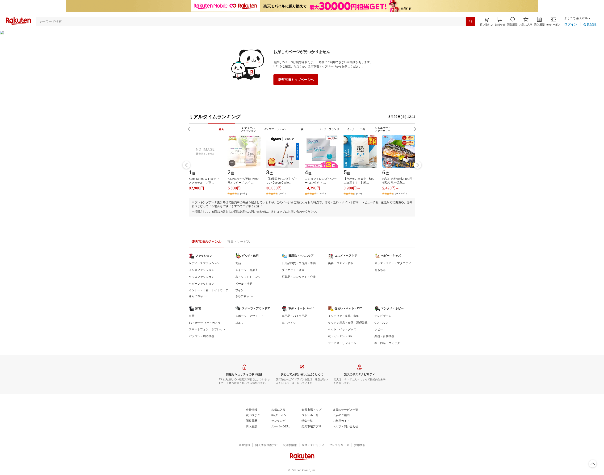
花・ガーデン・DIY (340, 336)
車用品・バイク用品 (294, 316)
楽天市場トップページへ (296, 80)
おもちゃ (380, 270)
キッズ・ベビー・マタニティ (392, 263)
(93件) (282, 193)
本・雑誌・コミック (387, 343)
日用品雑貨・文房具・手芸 (299, 263)
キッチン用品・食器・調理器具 (348, 322)
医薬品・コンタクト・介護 (299, 276)
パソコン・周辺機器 (201, 336)
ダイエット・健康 (293, 270)
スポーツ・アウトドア (249, 316)
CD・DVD (381, 322)
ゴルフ (239, 322)
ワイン (239, 290)
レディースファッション (204, 263)
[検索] (470, 21)
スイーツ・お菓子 (246, 270)
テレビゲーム (382, 316)
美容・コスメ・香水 (340, 263)
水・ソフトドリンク (248, 276)
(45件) (243, 193)
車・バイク (289, 322)
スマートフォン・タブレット (207, 329)
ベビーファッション (201, 283)
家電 (191, 316)
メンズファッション (201, 270)
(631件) (360, 193)
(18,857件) (401, 193)
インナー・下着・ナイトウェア (208, 290)
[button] (500, 21)
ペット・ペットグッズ (342, 329)
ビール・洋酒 (243, 283)
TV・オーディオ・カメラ (205, 322)
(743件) (322, 193)
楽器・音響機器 (384, 336)
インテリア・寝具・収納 (343, 316)
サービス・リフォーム (342, 343)
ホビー (378, 329)
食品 (238, 263)
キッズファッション (201, 276)
